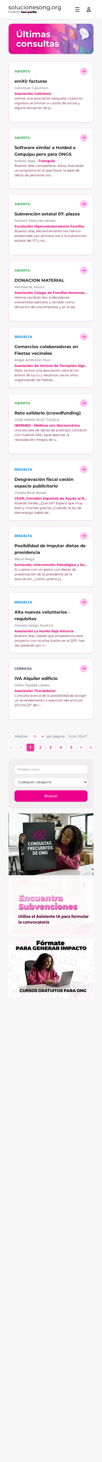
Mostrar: (21, 736)
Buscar (51, 796)
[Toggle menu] (77, 9)
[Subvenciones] (51, 907)
